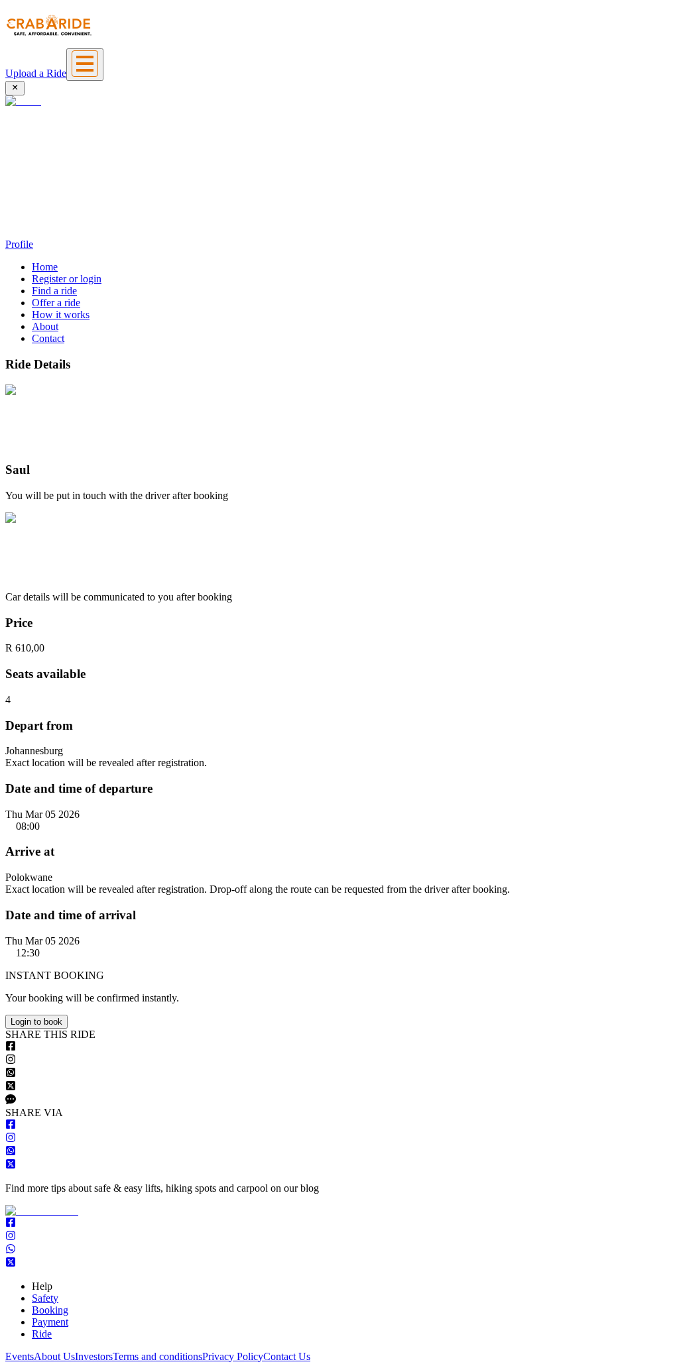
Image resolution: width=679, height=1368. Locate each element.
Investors (94, 1356)
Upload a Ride (35, 73)
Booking (50, 1310)
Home (45, 266)
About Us (54, 1356)
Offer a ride (56, 302)
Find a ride (54, 290)
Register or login (66, 278)
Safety (45, 1298)
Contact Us (286, 1356)
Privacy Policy (232, 1356)
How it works (61, 314)
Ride (42, 1334)
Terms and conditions (157, 1356)
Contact (48, 338)
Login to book (36, 1022)
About (45, 326)
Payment (50, 1322)
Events (19, 1356)
